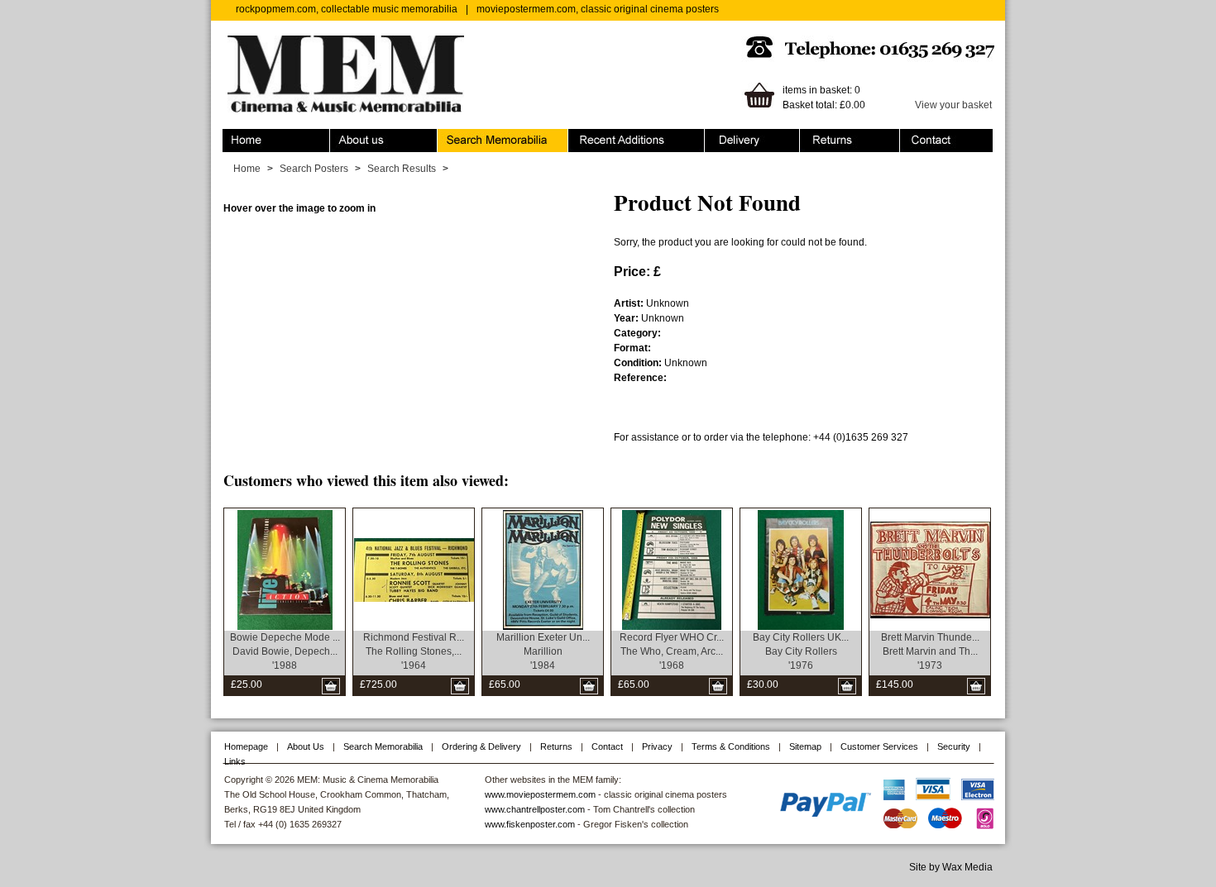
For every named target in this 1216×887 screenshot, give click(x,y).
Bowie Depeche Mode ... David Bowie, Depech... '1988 (285, 651)
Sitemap (805, 746)
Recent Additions (606, 136)
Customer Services (879, 746)
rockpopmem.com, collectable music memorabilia (346, 9)
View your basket (953, 105)
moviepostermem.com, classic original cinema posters (597, 9)
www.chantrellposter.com (535, 809)
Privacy (657, 746)
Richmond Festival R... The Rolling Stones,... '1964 (413, 651)
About (343, 136)
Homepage (246, 746)
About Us (305, 746)
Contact (917, 136)
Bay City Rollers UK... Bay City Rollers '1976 (801, 651)
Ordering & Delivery (749, 136)
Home (236, 136)
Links (235, 761)
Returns (817, 136)
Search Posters (314, 168)
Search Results (401, 168)
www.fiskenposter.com (530, 824)
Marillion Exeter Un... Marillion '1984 (543, 651)
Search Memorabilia (483, 136)
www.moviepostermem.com (540, 794)
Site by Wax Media (951, 867)
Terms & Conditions (731, 746)
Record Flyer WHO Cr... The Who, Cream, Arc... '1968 (672, 651)
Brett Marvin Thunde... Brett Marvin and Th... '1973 (930, 651)
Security (953, 746)
